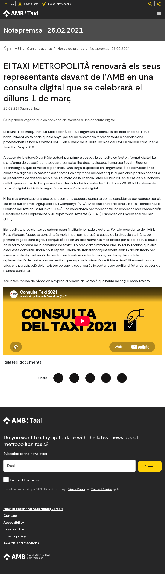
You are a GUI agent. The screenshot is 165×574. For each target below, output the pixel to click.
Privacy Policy (76, 489)
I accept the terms (24, 480)
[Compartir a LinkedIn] (90, 378)
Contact (10, 515)
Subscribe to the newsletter (25, 453)
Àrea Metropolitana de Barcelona (26, 556)
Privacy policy (14, 536)
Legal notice (13, 529)
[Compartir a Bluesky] (106, 378)
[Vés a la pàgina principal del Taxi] (22, 420)
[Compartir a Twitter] (74, 378)
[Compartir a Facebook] (58, 378)
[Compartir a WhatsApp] (122, 378)
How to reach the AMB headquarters (33, 508)
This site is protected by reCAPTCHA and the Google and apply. (61, 489)
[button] (159, 13)
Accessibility (13, 522)
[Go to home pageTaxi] (21, 13)
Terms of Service (101, 489)
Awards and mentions (21, 543)
